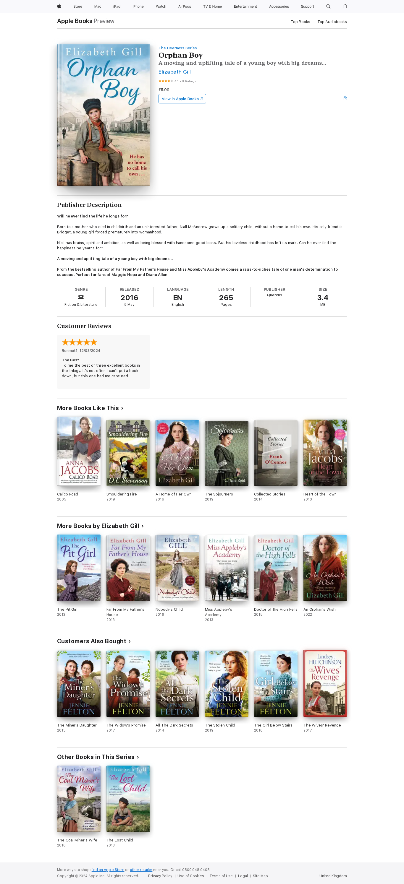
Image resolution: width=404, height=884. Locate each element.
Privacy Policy (160, 876)
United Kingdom (333, 876)
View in (180, 99)
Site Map (260, 876)
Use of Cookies (190, 876)
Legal (243, 876)
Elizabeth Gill (175, 72)
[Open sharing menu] (345, 98)
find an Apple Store (108, 870)
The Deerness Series (178, 48)
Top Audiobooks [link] (332, 22)
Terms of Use (221, 876)
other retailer (141, 870)
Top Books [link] (300, 22)
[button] (328, 6)
